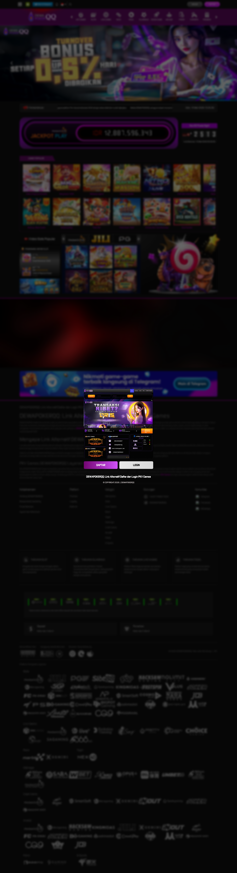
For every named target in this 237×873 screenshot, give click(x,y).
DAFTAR (100, 465)
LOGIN (136, 465)
